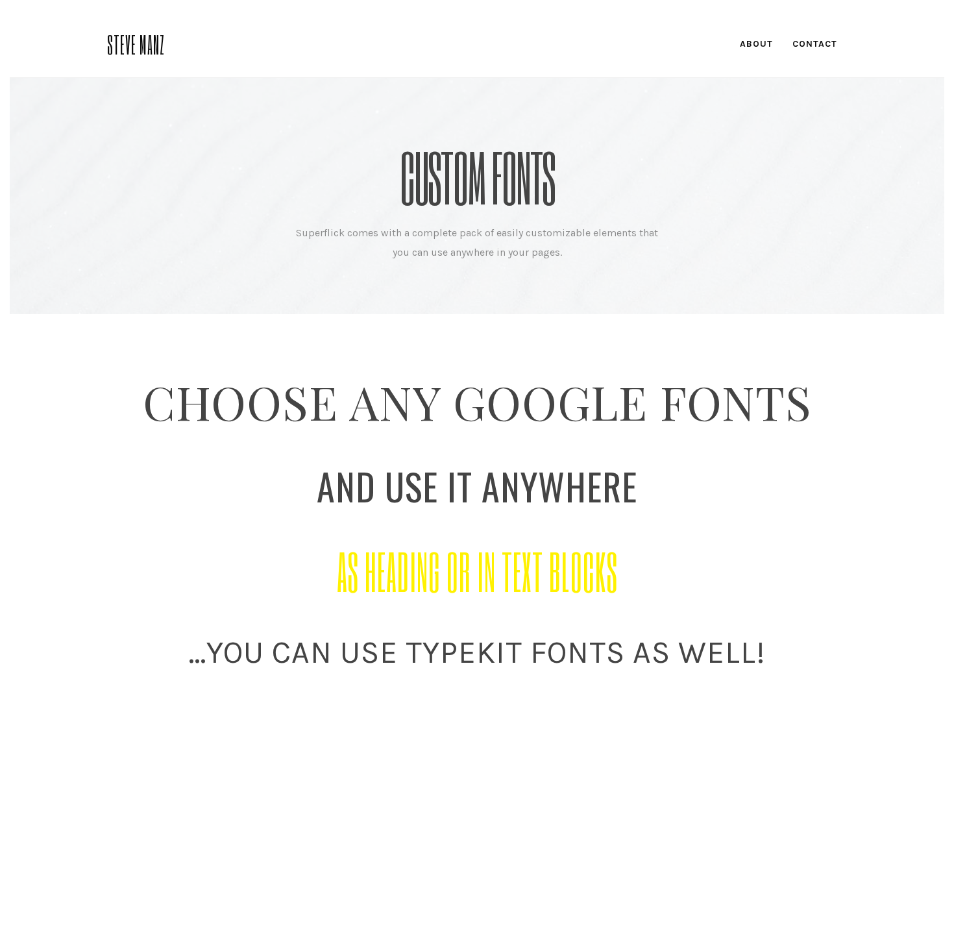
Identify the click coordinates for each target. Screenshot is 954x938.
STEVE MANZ (136, 43)
